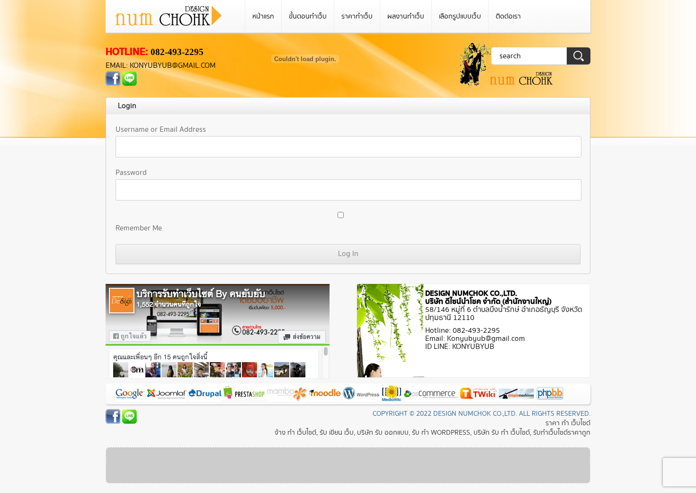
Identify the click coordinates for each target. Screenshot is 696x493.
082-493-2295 (177, 52)
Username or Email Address (161, 129)
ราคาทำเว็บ (357, 16)
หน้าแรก (263, 16)
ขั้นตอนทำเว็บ (308, 16)
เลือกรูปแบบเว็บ (460, 16)
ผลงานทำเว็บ (405, 16)
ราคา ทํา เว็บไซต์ (567, 423)
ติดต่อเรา (508, 16)
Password (131, 172)
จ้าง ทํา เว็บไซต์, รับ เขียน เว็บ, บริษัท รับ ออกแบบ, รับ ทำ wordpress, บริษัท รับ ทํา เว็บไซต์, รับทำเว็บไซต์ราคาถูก (432, 433)
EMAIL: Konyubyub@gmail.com (160, 65)
